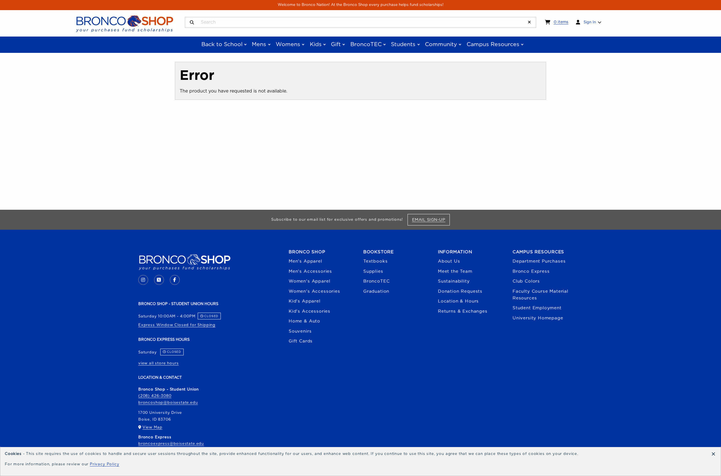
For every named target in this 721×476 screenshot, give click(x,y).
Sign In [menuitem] (590, 22)
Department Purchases (539, 261)
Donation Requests (460, 291)
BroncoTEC (376, 281)
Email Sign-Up (430, 219)
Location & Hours (458, 301)
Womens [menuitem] (288, 44)
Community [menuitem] (441, 44)
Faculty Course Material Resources (540, 294)
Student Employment (537, 308)
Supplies (373, 271)
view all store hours (158, 363)
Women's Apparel (309, 281)
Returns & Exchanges (463, 311)
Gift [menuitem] (336, 44)
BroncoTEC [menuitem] (366, 44)
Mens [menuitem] (259, 44)
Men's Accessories (310, 271)
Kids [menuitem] (316, 44)
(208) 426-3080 (155, 396)
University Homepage (538, 318)
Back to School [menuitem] (221, 44)
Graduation (376, 291)
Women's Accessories (314, 291)
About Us (449, 261)
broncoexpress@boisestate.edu (171, 444)
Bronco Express (531, 271)
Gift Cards (301, 341)
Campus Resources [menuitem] (493, 44)
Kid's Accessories (309, 311)
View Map (153, 427)
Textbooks (375, 261)
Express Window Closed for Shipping (176, 325)
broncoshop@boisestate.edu (168, 403)
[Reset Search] (529, 22)
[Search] (192, 23)
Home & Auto (304, 321)
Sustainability (454, 281)
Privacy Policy (104, 464)
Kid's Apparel (305, 301)
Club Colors (526, 281)
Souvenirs (300, 331)
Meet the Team (455, 271)
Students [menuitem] (403, 44)
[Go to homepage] (124, 23)
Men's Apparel (305, 261)
